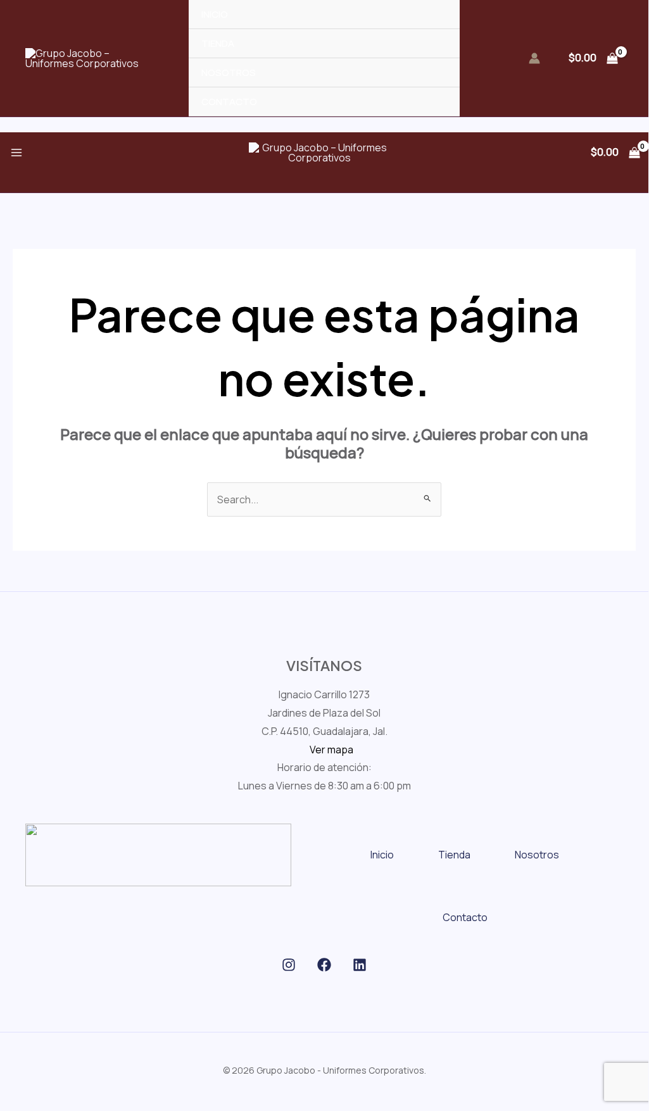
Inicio (382, 855)
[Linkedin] (360, 965)
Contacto (465, 917)
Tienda (454, 855)
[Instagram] (289, 965)
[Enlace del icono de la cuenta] (534, 58)
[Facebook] (324, 965)
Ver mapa (331, 749)
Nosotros (537, 855)
